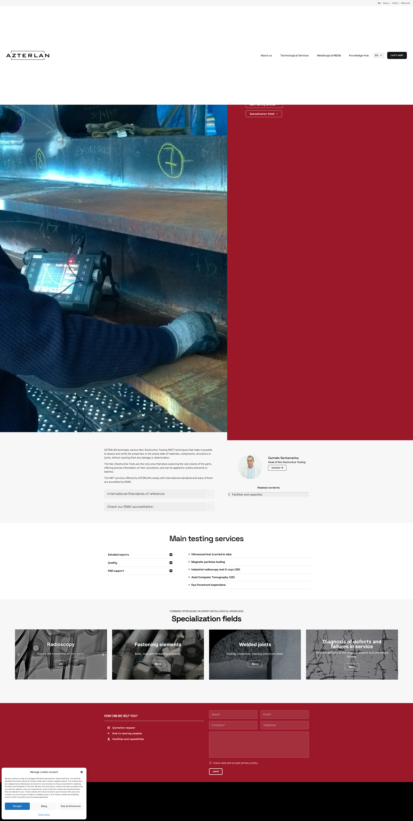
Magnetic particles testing (208, 561)
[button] (81, 772)
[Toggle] (210, 494)
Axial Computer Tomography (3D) (213, 577)
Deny (44, 806)
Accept (17, 806)
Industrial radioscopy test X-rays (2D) (215, 569)
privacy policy (249, 762)
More (158, 663)
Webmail (405, 3)
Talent (395, 3)
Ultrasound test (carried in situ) (211, 554)
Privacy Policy (44, 814)
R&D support (116, 571)
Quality (112, 562)
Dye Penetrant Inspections (208, 584)
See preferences (71, 806)
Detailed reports (118, 554)
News (386, 3)
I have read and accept (235, 762)
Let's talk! (397, 55)
